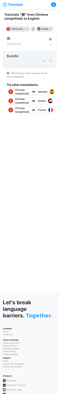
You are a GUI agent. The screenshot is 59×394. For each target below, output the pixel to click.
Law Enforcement (11, 348)
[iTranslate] (13, 5)
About (6, 331)
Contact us (8, 334)
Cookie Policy (9, 351)
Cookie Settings (10, 354)
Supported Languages (13, 364)
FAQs (5, 361)
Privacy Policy (10, 346)
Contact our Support (12, 366)
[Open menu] (53, 4)
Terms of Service (11, 343)
